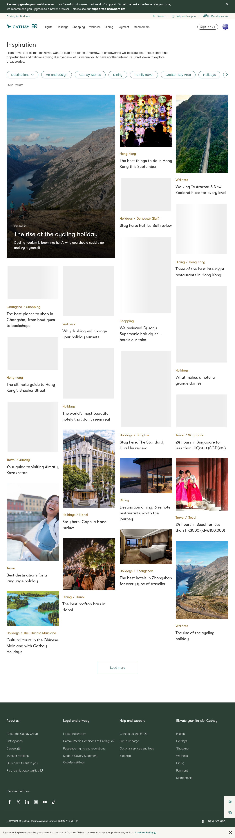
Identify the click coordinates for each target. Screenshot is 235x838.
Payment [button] (123, 27)
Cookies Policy (144, 832)
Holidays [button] (62, 27)
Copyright (12, 820)
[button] (230, 832)
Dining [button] (109, 27)
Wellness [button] (94, 27)
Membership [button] (141, 27)
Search (161, 16)
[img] (227, 4)
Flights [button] (48, 27)
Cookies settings (74, 762)
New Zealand (216, 821)
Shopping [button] (79, 27)
